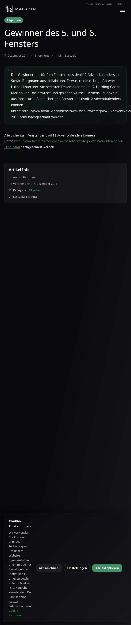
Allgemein (14, 20)
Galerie (110, 4)
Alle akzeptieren (107, 568)
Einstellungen (77, 568)
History (99, 4)
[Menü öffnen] (122, 11)
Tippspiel (122, 4)
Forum (89, 4)
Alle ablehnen (49, 568)
